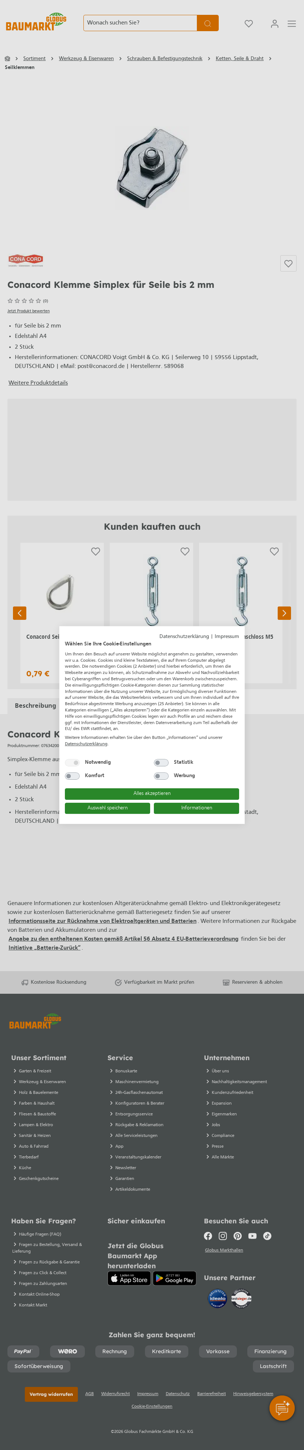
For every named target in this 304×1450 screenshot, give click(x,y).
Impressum (227, 636)
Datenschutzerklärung (184, 636)
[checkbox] (72, 762)
